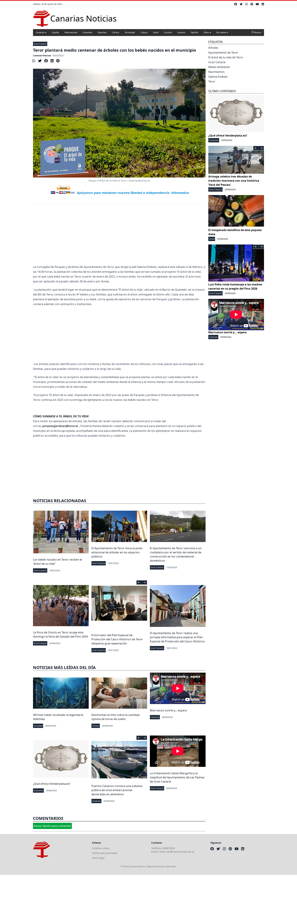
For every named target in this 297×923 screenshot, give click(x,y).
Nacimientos (216, 72)
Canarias (40, 32)
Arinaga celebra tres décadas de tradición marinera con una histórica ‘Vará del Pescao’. (233, 181)
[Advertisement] (119, 237)
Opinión (194, 32)
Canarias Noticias (42, 55)
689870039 (168, 848)
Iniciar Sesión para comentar (52, 826)
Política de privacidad (104, 853)
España (55, 32)
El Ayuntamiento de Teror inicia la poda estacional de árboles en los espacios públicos (116, 552)
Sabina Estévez (218, 77)
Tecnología (130, 32)
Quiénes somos (101, 848)
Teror (211, 81)
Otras (206, 32)
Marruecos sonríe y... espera (168, 710)
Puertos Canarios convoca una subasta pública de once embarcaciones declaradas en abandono (116, 790)
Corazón (168, 32)
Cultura (143, 32)
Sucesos (181, 32)
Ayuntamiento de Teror (223, 52)
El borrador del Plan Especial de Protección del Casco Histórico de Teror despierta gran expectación (117, 639)
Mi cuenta (221, 32)
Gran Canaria (40, 43)
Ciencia (115, 32)
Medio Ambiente (219, 67)
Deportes (102, 32)
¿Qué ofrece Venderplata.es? (51, 784)
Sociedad (38, 725)
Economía (87, 32)
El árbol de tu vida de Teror (225, 57)
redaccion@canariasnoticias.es (177, 851)
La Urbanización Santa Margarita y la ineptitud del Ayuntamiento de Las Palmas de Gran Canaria (177, 777)
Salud (155, 32)
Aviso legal (98, 857)
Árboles (213, 48)
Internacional (70, 32)
